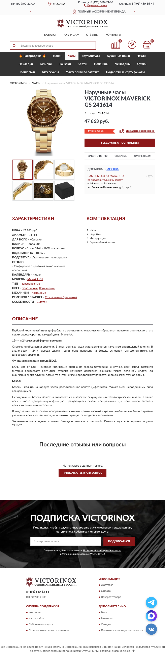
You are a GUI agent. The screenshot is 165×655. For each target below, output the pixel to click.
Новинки (106, 618)
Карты (82, 64)
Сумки (141, 64)
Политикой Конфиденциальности (102, 550)
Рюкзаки (65, 64)
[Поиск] (14, 46)
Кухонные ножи (118, 55)
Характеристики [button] (98, 156)
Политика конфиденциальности (122, 630)
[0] (146, 45)
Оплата (106, 591)
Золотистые (30, 288)
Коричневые (47, 288)
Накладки (26, 64)
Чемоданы (122, 64)
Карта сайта (36, 618)
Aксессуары (50, 72)
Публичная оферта (41, 624)
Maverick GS (35, 279)
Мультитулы (91, 55)
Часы (71, 55)
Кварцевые (39, 292)
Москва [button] (112, 169)
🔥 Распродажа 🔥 (32, 55)
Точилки (46, 64)
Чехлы (141, 55)
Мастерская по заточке (82, 72)
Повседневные (30, 283)
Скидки (106, 624)
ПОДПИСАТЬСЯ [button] (119, 541)
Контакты (113, 34)
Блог (104, 612)
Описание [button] (120, 156)
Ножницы (101, 64)
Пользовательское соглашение (49, 630)
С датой (42, 302)
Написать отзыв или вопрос (82, 473)
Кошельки (27, 72)
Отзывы (92, 34)
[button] (95, 5)
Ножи (57, 55)
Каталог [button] (50, 34)
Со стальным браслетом (61, 297)
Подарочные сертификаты (125, 72)
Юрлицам (71, 34)
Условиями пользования (76, 554)
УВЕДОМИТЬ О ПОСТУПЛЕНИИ (120, 143)
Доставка (107, 585)
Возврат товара (111, 597)
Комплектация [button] (142, 156)
